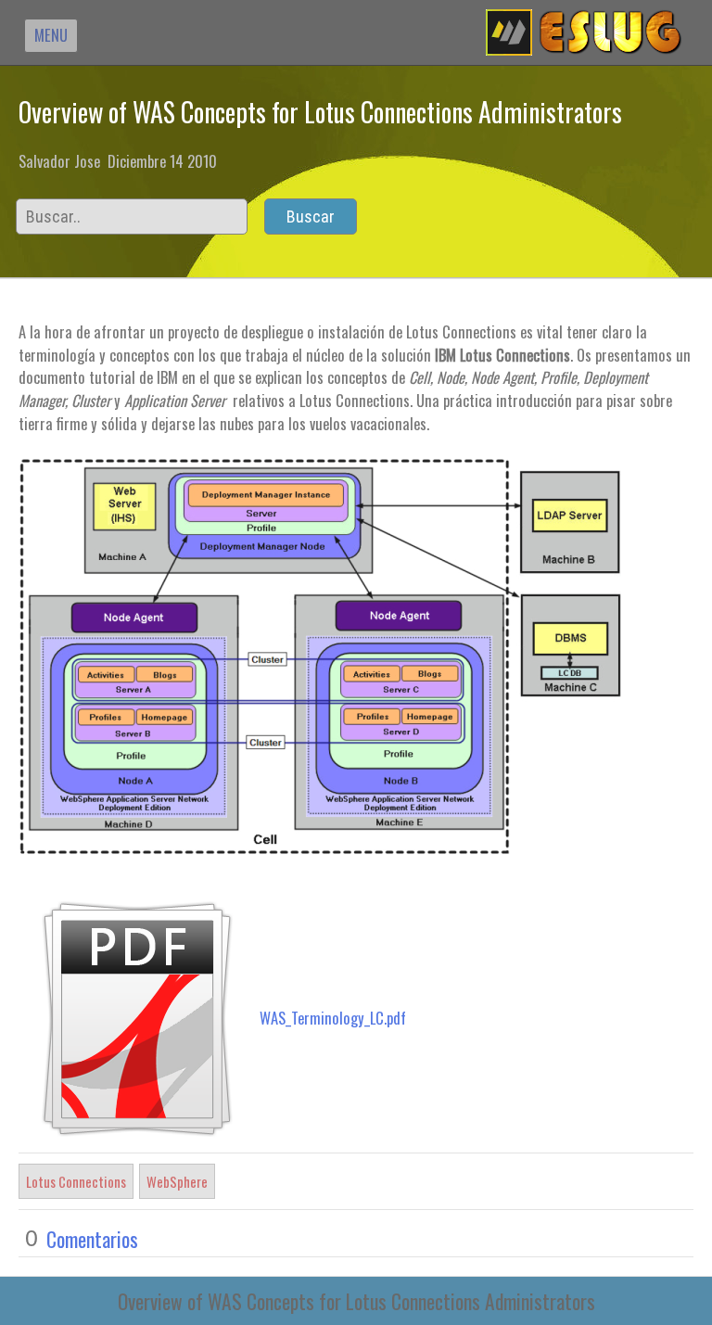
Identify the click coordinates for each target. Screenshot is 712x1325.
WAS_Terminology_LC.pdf (333, 1017)
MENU (51, 34)
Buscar (310, 216)
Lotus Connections (76, 1181)
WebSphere (177, 1181)
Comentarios (92, 1239)
